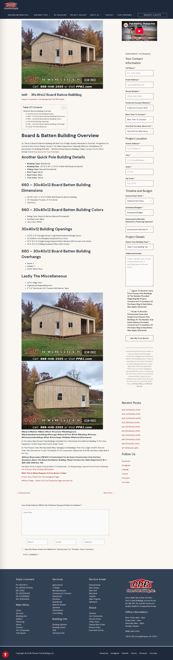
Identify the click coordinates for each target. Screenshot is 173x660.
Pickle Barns (57, 610)
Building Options (59, 624)
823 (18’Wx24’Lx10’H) (131, 422)
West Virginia (94, 599)
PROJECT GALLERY (78, 15)
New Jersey (94, 588)
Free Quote (21, 633)
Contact (19, 627)
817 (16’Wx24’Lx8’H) (130, 448)
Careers (92, 613)
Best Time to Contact (136, 114)
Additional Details (133, 253)
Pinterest (126, 478)
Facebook (126, 461)
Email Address (133, 80)
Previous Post (23, 493)
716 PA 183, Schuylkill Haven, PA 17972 (141, 636)
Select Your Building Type (138, 242)
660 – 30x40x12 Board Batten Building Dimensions (46, 116)
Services (19, 613)
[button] (152, 15)
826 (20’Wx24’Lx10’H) (131, 410)
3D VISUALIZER (60, 15)
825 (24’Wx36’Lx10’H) (131, 414)
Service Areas (95, 619)
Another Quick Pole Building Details (40, 114)
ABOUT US (94, 15)
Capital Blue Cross (97, 624)
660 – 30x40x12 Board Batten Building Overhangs (46, 124)
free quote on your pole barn (46, 152)
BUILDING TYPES (41, 15)
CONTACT (109, 15)
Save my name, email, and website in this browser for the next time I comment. (59, 549)
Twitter (125, 474)
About (18, 624)
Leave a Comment (29, 99)
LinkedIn (125, 469)
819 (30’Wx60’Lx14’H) (131, 439)
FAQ (54, 630)
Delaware (93, 602)
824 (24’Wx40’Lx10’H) (131, 418)
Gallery (19, 619)
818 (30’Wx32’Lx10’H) (131, 443)
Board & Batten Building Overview (37, 111)
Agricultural (57, 585)
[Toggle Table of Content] (62, 108)
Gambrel (56, 607)
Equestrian (57, 596)
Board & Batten (59, 604)
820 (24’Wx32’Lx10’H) (131, 435)
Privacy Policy (138, 384)
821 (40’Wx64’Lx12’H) (131, 431)
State (129, 167)
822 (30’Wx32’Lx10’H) (131, 427)
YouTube (125, 482)
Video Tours (94, 621)
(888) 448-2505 (132, 631)
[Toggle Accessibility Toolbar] (5, 654)
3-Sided (55, 588)
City (128, 155)
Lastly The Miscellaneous (37, 127)
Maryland (93, 593)
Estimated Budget (134, 207)
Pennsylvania (94, 585)
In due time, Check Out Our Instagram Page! (40, 477)
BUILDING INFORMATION (18, 15)
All (40, 99)
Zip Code (130, 178)
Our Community (96, 616)
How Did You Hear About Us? (139, 126)
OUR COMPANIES (124, 15)
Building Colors (58, 627)
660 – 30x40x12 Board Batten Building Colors (44, 119)
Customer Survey (96, 630)
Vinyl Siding (57, 613)
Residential (46, 99)
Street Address (133, 143)
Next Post (109, 493)
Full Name (131, 68)
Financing (20, 621)
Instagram (126, 465)
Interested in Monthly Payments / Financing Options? (139, 222)
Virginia (92, 596)
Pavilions (56, 599)
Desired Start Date (135, 196)
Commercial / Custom (61, 593)
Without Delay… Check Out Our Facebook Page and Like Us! (47, 480)
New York (93, 590)
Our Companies (22, 630)
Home (18, 610)
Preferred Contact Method (138, 103)
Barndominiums (59, 590)
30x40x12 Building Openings (38, 122)
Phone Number (133, 91)
